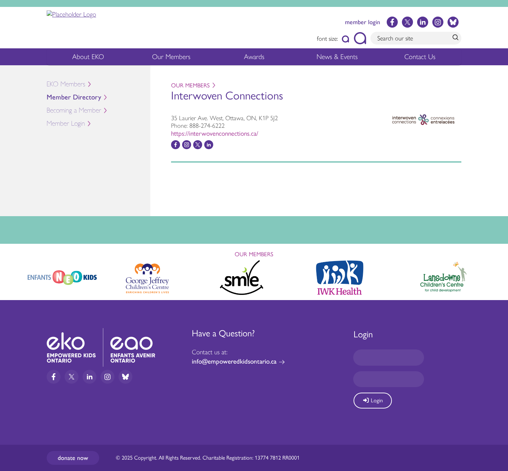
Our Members (171, 56)
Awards (254, 56)
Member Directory (74, 97)
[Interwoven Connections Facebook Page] (175, 144)
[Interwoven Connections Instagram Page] (186, 144)
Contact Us (419, 56)
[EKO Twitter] (407, 22)
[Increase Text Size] (360, 38)
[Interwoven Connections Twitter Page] (197, 144)
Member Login (66, 123)
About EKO (88, 56)
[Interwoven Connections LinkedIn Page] (208, 144)
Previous (12, 274)
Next (496, 276)
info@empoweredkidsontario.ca (234, 361)
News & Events (337, 56)
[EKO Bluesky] (453, 22)
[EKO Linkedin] (422, 22)
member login (362, 22)
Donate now (73, 458)
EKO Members (66, 84)
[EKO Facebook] (392, 22)
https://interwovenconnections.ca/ (214, 133)
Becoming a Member (74, 110)
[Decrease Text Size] (345, 38)
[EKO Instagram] (437, 22)
